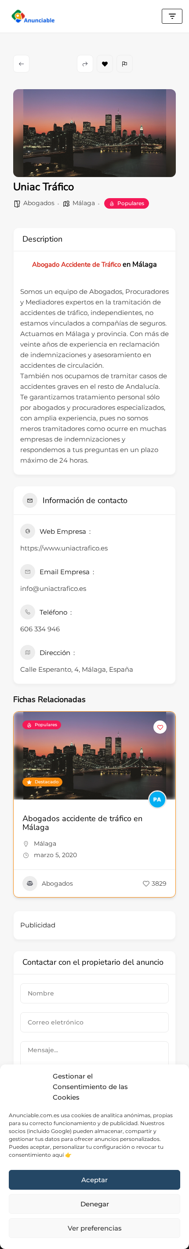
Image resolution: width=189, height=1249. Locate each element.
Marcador (105, 63)
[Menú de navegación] (172, 16)
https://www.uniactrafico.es (64, 548)
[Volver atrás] (21, 63)
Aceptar (94, 1180)
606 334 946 (40, 629)
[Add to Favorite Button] (160, 727)
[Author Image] (157, 799)
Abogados (39, 203)
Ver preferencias (95, 1228)
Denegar (94, 1204)
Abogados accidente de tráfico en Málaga (82, 823)
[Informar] (124, 63)
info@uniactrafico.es (53, 588)
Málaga (84, 203)
